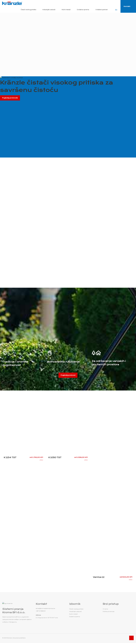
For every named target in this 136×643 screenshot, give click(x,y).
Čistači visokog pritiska (76, 609)
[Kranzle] (12, 3)
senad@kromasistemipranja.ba (45, 608)
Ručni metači (78, 268)
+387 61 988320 (41, 611)
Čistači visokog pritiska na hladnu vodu (26, 220)
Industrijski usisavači (75, 611)
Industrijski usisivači (15, 268)
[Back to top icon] (131, 638)
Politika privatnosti (108, 611)
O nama (105, 609)
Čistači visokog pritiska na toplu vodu (92, 220)
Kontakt (127, 6)
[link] (34, 199)
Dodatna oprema (74, 616)
